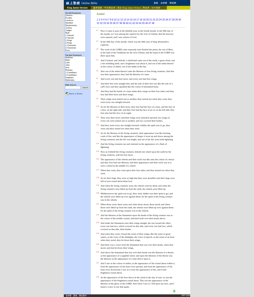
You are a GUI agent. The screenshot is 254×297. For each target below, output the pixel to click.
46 (146, 23)
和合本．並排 (151, 8)
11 (118, 19)
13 (124, 19)
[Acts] (75, 67)
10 (115, 19)
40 (127, 23)
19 (144, 19)
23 (157, 19)
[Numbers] (75, 23)
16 (134, 19)
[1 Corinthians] (75, 72)
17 (137, 19)
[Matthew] (75, 57)
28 (173, 19)
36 (114, 23)
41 (130, 23)
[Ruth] (75, 33)
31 (98, 23)
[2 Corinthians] (75, 75)
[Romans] (75, 70)
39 (124, 23)
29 (176, 19)
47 (149, 23)
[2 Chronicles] (75, 48)
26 (167, 19)
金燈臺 (164, 3)
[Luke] (75, 62)
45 (143, 23)
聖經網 (172, 3)
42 (133, 23)
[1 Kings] (75, 40)
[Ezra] (75, 50)
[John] (75, 65)
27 (170, 19)
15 (131, 19)
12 (121, 19)
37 (117, 23)
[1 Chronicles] (75, 45)
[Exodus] (75, 18)
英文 (129, 8)
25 (163, 19)
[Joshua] (75, 28)
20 (147, 19)
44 (140, 23)
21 (150, 19)
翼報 (156, 3)
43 (137, 23)
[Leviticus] (75, 20)
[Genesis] (75, 15)
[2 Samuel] (75, 38)
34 (107, 23)
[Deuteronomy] (75, 25)
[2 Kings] (75, 43)
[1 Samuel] (75, 35)
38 (120, 23)
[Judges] (75, 30)
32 (101, 23)
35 (111, 23)
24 (160, 19)
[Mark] (75, 60)
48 (153, 23)
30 (179, 19)
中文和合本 (109, 8)
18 (141, 19)
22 (154, 19)
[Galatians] (75, 77)
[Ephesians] (75, 80)
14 (128, 19)
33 (104, 23)
